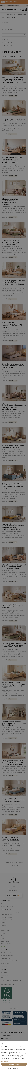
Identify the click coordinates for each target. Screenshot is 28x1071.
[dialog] (14, 1056)
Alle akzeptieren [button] (14, 1064)
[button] (14, 1068)
